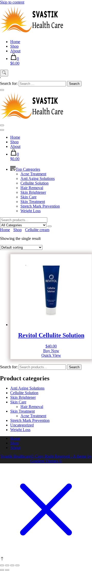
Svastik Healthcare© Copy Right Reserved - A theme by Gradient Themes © (46, 458)
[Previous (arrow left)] (2, 570)
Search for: (9, 367)
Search (74, 367)
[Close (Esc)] (17, 565)
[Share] (12, 565)
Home (15, 41)
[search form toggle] (4, 73)
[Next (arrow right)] (7, 570)
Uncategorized (22, 425)
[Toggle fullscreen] (7, 565)
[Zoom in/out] (2, 565)
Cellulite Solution (34, 183)
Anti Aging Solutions (37, 178)
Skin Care (28, 197)
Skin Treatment (32, 201)
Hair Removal (31, 188)
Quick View (51, 355)
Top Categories (28, 169)
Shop (14, 46)
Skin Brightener (33, 192)
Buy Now (51, 351)
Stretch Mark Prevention (40, 206)
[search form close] (2, 90)
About (15, 51)
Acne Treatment (33, 174)
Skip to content (12, 2)
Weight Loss (30, 211)
